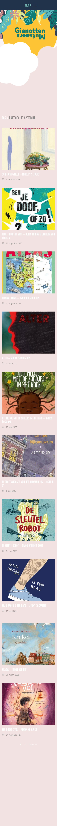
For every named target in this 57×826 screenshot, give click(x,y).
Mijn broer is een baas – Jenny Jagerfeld (24, 606)
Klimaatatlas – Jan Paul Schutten (20, 298)
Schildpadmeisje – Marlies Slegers (20, 174)
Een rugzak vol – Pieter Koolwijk (19, 729)
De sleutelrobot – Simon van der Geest (22, 545)
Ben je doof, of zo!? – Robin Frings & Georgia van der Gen (28, 236)
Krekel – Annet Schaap (14, 669)
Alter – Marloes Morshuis (16, 358)
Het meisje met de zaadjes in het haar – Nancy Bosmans (27, 420)
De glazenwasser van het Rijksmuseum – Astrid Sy (27, 483)
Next (31, 744)
